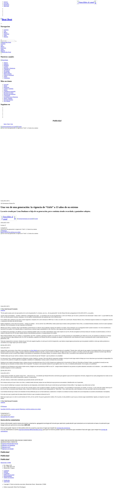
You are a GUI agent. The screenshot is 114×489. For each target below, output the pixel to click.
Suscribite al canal (86, 2)
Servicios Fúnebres (8, 99)
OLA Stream (7, 101)
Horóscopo (6, 87)
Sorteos (5, 90)
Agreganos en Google (11, 126)
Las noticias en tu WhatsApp (11, 97)
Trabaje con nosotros (9, 477)
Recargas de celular (8, 92)
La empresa (6, 473)
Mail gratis (6, 6)
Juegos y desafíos (8, 98)
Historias (6, 36)
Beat (8, 124)
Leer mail (6, 3)
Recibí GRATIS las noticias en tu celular (10, 232)
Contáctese (6, 470)
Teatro (5, 35)
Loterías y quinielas (8, 88)
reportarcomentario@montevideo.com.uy (30, 429)
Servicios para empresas (9, 94)
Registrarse (6, 4)
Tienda (5, 86)
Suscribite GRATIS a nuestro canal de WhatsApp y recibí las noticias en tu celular (21, 409)
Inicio (5, 124)
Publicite (6, 472)
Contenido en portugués (9, 91)
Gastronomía (7, 95)
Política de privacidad (9, 474)
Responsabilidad (8, 476)
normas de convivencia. (63, 428)
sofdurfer (3, 310)
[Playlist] (4, 60)
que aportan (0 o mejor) (7, 417)
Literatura (6, 29)
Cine (5, 31)
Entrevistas (6, 34)
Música (5, 32)
